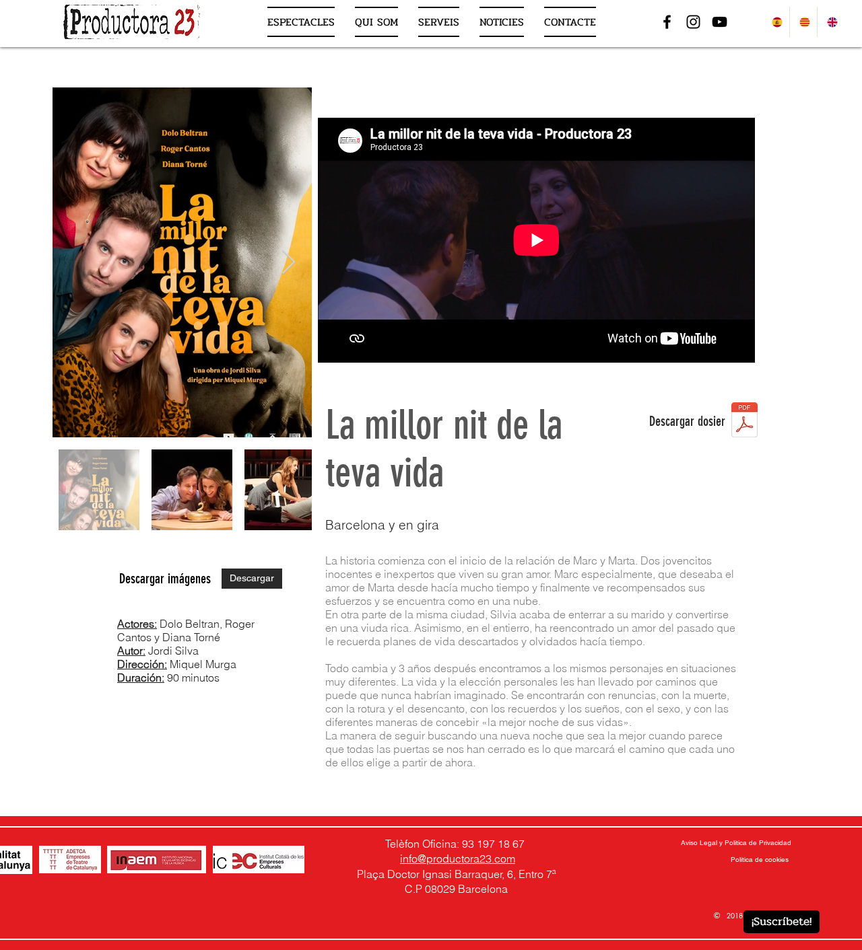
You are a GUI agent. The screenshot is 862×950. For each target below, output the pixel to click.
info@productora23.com (457, 858)
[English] (830, 22)
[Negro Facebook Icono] (667, 22)
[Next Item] (288, 263)
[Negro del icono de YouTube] (719, 22)
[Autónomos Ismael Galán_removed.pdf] (744, 421)
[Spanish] (775, 22)
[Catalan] (803, 22)
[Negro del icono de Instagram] (693, 22)
